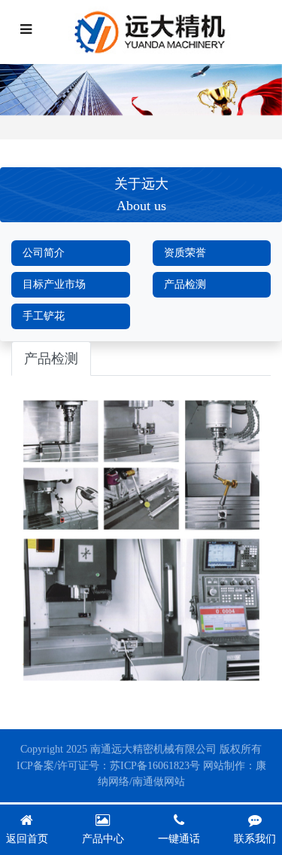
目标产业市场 (54, 284)
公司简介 (44, 252)
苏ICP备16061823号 (155, 765)
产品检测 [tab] (51, 358)
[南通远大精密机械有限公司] (155, 32)
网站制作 (224, 765)
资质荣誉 (185, 252)
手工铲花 (44, 316)
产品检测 (185, 284)
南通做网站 (158, 781)
